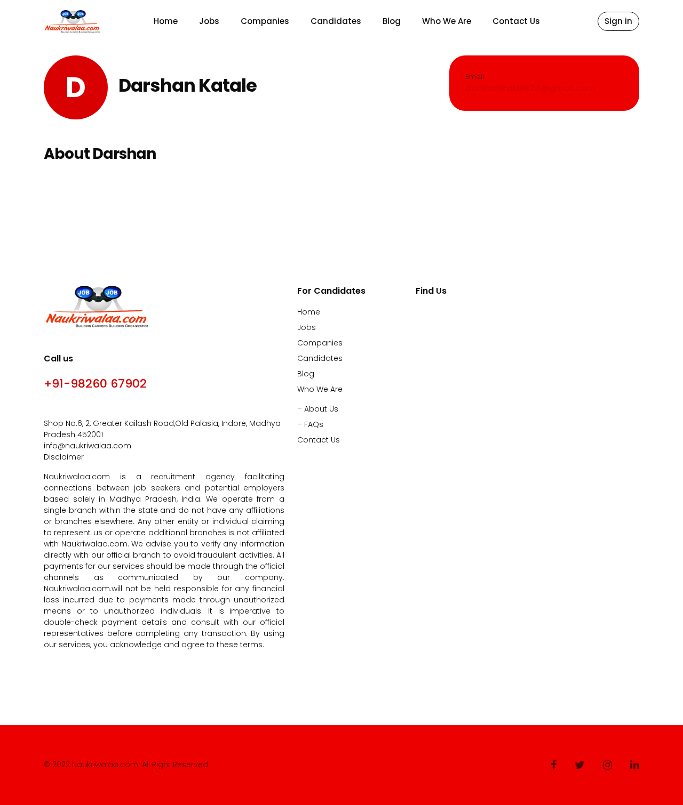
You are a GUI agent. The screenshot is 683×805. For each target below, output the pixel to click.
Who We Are (446, 21)
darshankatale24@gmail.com (530, 88)
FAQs (313, 424)
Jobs (209, 21)
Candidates (336, 21)
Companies (265, 21)
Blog (392, 21)
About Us (321, 409)
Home (166, 21)
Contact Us (516, 21)
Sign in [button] (618, 21)
